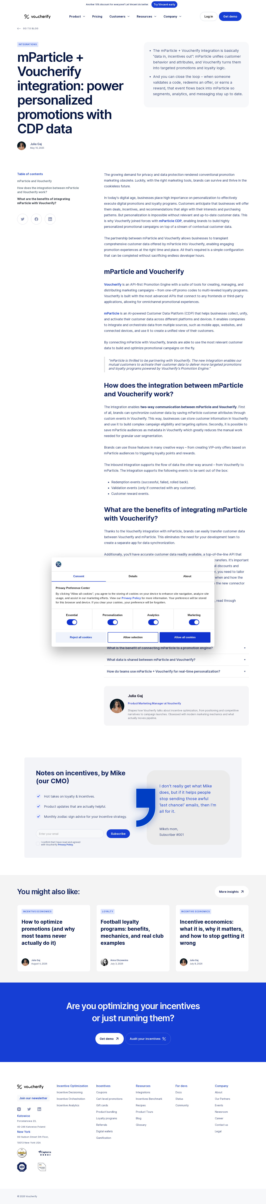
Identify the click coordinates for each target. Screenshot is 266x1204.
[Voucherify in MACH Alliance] (25, 1153)
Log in (208, 16)
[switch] (112, 622)
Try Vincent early (164, 4)
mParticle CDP (170, 221)
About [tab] (187, 576)
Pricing (97, 16)
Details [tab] (133, 576)
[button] (77, 16)
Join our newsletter (33, 1098)
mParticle (111, 313)
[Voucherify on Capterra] (44, 1153)
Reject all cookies (81, 637)
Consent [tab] (78, 576)
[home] (37, 16)
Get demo (230, 16)
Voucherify (112, 284)
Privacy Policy (131, 598)
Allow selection (133, 637)
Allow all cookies (185, 637)
